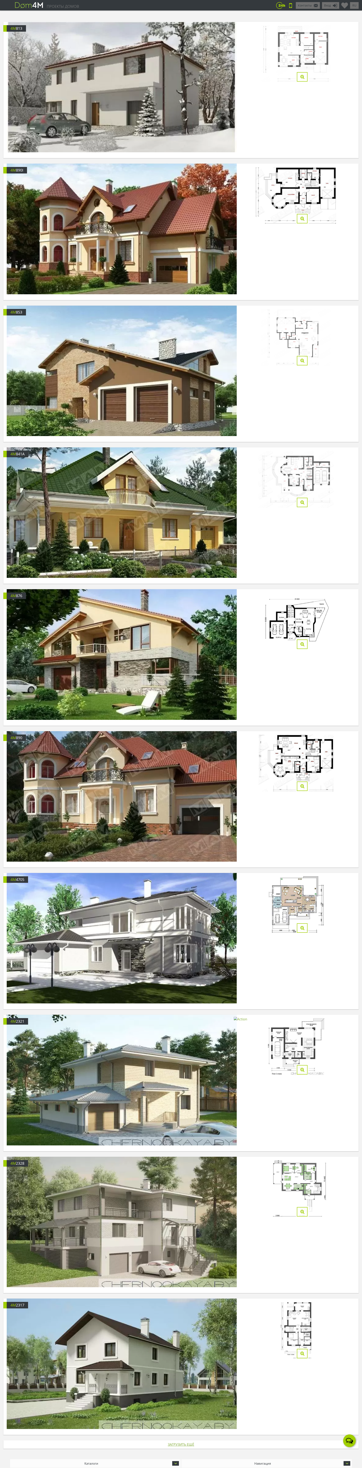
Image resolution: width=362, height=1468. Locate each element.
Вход (327, 5)
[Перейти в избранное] (344, 3)
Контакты (305, 5)
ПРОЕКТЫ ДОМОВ (63, 6)
